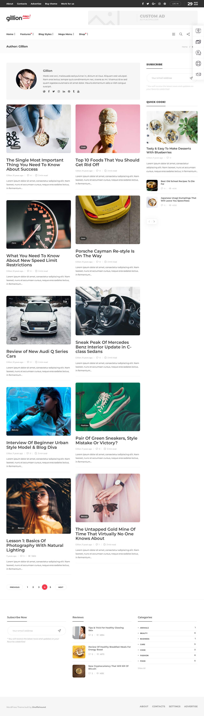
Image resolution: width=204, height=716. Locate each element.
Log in (175, 4)
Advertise (36, 3)
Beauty (15, 430)
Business (168, 638)
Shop (82, 34)
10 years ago (18, 175)
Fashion (15, 147)
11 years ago (87, 449)
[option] (172, 159)
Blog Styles (45, 34)
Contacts (22, 3)
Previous (14, 587)
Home (9, 34)
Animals (168, 627)
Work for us (67, 3)
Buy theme (51, 3)
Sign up (191, 78)
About (9, 3)
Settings (174, 706)
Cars (83, 238)
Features (25, 34)
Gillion (9, 175)
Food (168, 661)
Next (60, 587)
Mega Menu (65, 34)
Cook (83, 147)
